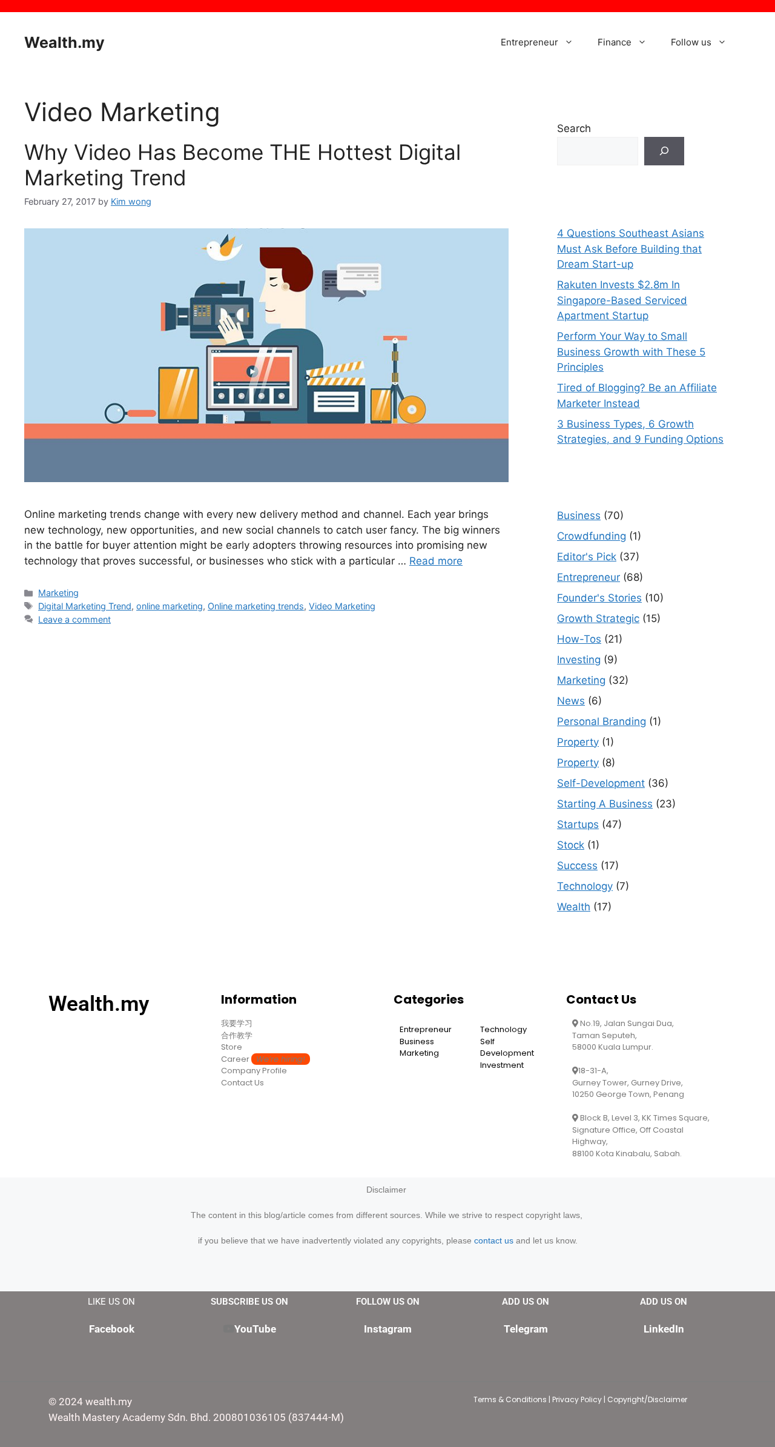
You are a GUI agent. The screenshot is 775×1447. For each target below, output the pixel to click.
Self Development (507, 1047)
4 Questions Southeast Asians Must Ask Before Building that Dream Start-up (630, 248)
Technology (585, 886)
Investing (579, 660)
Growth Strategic (598, 618)
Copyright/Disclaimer (647, 1399)
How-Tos (579, 639)
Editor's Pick (586, 557)
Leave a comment (74, 619)
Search (574, 128)
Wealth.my (64, 42)
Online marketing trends (256, 606)
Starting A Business (605, 804)
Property (578, 742)
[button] (571, 42)
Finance (615, 42)
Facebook (111, 1329)
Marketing (58, 593)
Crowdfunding (591, 536)
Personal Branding (601, 721)
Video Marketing (342, 606)
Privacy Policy (577, 1399)
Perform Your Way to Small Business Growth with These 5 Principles (631, 351)
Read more (436, 561)
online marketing (169, 606)
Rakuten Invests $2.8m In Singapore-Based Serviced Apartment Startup (622, 300)
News (571, 701)
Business (579, 515)
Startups (578, 824)
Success (577, 865)
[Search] (664, 151)
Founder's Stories (599, 598)
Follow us (691, 42)
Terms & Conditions (510, 1399)
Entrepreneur (529, 42)
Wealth (573, 907)
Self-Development (601, 783)
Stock (570, 845)
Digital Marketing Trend (84, 606)
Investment (502, 1065)
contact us (493, 1240)
